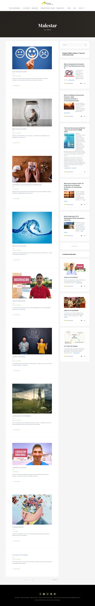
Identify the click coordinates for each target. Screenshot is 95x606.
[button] (85, 8)
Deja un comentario (16, 75)
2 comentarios (15, 189)
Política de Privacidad (24, 597)
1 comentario (15, 531)
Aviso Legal (17, 597)
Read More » (17, 85)
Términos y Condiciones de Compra (46, 597)
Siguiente (55, 579)
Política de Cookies (34, 597)
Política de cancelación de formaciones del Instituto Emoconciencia (67, 597)
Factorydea (57, 599)
